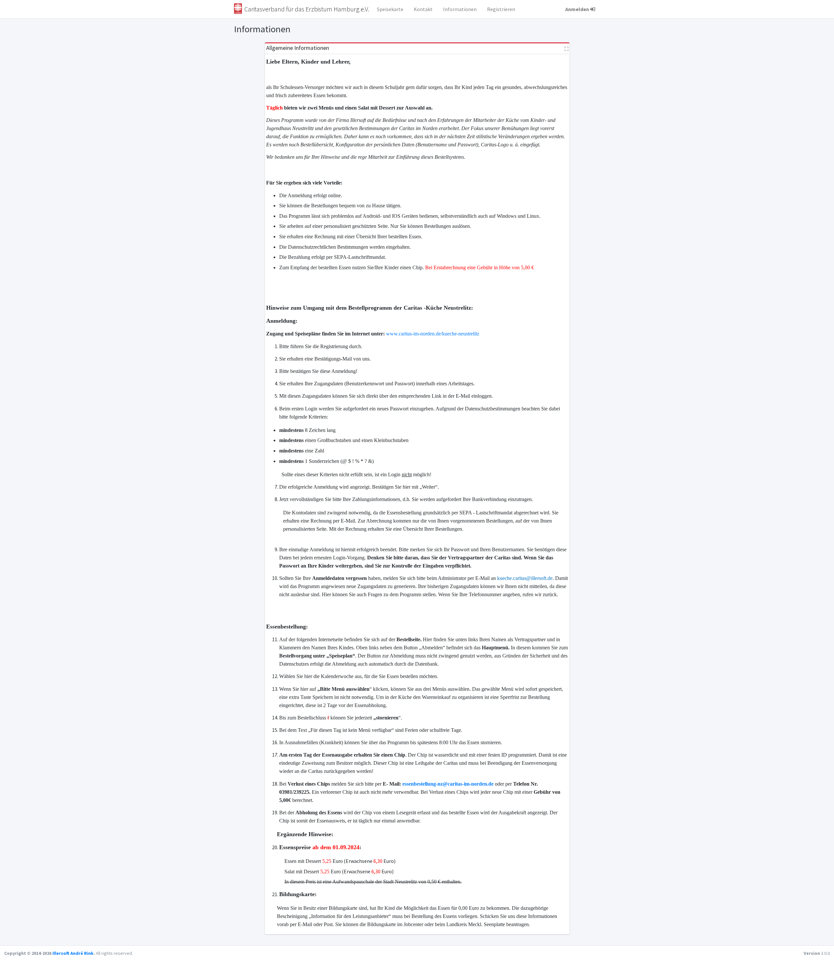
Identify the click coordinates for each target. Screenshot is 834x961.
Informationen (460, 9)
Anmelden (577, 9)
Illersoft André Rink (72, 953)
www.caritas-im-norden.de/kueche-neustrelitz (432, 333)
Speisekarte (390, 9)
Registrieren (501, 9)
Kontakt (423, 9)
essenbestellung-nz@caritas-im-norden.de (448, 784)
